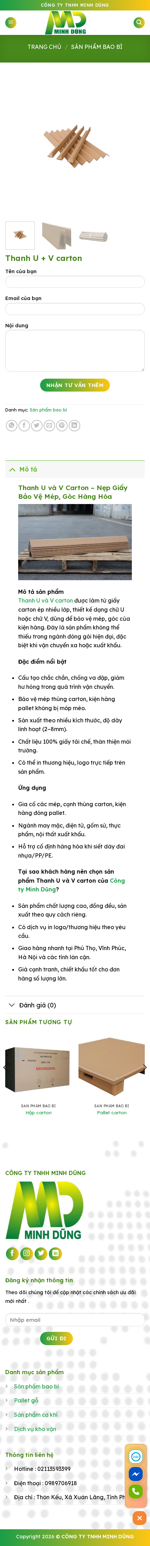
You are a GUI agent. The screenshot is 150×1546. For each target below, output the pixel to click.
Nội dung (16, 325)
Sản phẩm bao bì (96, 46)
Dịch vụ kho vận (35, 1428)
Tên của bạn (21, 271)
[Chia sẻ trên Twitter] (37, 425)
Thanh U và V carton (45, 600)
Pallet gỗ (26, 1400)
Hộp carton (38, 1112)
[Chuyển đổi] (12, 468)
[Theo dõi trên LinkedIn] (55, 1254)
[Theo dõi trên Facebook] (12, 1254)
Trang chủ (44, 46)
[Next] (133, 146)
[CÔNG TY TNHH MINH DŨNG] (75, 22)
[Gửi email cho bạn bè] (49, 425)
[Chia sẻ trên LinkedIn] (74, 425)
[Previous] (16, 146)
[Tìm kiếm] (139, 22)
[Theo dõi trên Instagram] (26, 1254)
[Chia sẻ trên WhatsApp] (11, 425)
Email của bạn (23, 298)
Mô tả (28, 469)
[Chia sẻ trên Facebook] (24, 425)
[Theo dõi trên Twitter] (41, 1254)
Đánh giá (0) (37, 1005)
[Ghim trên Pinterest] (62, 425)
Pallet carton (112, 1112)
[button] (10, 22)
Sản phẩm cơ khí (36, 1414)
